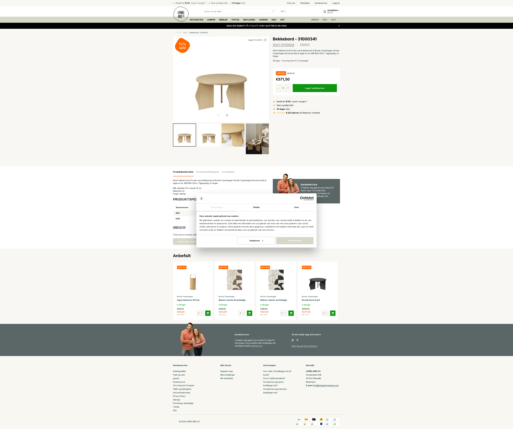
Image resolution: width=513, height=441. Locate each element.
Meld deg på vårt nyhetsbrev (304, 346)
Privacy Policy (179, 396)
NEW (325, 20)
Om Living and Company (183, 385)
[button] (226, 115)
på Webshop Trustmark (298, 113)
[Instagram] (293, 340)
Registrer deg (226, 371)
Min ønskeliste (226, 378)
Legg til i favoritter (255, 40)
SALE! (333, 20)
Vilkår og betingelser (182, 389)
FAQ (175, 410)
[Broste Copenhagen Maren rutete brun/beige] (234, 280)
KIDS (274, 20)
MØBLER (223, 20)
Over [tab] (296, 207)
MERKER (315, 20)
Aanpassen (254, 240)
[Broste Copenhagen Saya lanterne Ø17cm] (193, 280)
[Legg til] (208, 313)
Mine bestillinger (227, 375)
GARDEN (263, 20)
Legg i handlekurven (314, 88)
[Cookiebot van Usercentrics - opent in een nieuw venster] (302, 198)
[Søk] (273, 11)
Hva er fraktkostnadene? (274, 378)
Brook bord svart (311, 300)
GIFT (282, 20)
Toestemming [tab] (216, 207)
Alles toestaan (294, 240)
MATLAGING (249, 20)
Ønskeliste (305, 3)
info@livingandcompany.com (326, 385)
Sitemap (176, 400)
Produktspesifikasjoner (207, 172)
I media (176, 407)
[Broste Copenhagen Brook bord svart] (317, 280)
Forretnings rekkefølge (183, 403)
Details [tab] (256, 207)
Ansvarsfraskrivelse (181, 392)
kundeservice (256, 346)
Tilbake (178, 33)
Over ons (291, 3)
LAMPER (211, 20)
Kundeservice (321, 3)
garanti (176, 378)
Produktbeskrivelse (183, 172)
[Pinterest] (297, 340)
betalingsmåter (179, 371)
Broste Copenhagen (283, 45)
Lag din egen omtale (186, 241)
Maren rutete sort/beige (273, 300)
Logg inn (336, 3)
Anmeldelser (228, 172)
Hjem (185, 33)
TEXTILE (235, 20)
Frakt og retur (179, 375)
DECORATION (196, 20)
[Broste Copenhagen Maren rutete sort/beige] (276, 280)
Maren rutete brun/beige (232, 300)
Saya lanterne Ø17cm (188, 300)
